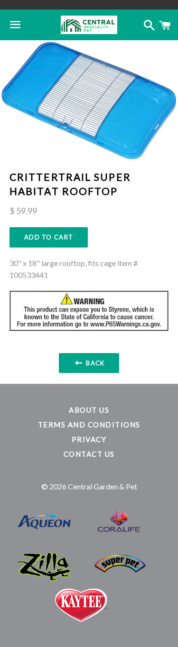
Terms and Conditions (89, 424)
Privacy (89, 439)
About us (89, 410)
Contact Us (89, 454)
